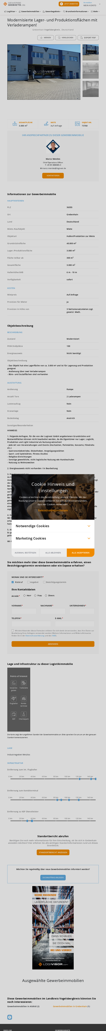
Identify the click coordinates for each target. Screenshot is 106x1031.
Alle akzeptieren (80, 552)
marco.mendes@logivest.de (54, 168)
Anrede (15, 596)
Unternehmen (77, 606)
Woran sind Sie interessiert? (27, 577)
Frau (40, 596)
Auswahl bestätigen (25, 552)
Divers (51, 596)
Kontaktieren (53, 175)
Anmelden (88, 2)
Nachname (46, 606)
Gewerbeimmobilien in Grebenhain (70, 1006)
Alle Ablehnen (53, 552)
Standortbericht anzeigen (53, 852)
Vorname (17, 606)
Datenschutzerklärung (35, 635)
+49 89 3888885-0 (54, 165)
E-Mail (58, 618)
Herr (29, 596)
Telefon (16, 618)
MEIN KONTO (90, 5)
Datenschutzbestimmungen (53, 510)
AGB (54, 635)
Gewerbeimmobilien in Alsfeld (21, 1006)
